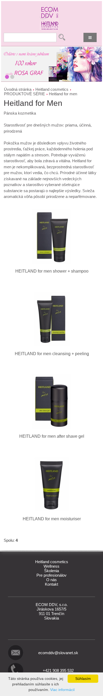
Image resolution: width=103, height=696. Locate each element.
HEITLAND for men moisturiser (52, 519)
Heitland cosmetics (51, 89)
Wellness (51, 566)
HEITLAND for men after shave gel (51, 436)
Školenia (51, 570)
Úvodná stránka (17, 89)
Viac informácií (62, 690)
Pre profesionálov (51, 575)
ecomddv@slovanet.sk (58, 652)
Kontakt (51, 584)
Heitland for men (63, 94)
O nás (51, 579)
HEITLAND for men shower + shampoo (51, 271)
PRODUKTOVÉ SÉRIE (24, 94)
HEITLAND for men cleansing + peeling (52, 353)
